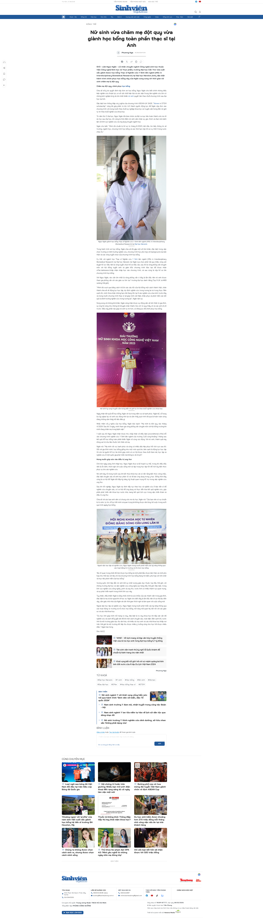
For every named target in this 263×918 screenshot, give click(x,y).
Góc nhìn (104, 17)
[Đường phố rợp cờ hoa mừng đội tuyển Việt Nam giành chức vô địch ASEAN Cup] (150, 772)
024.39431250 (69, 897)
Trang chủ (63, 17)
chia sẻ (122, 62)
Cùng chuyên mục (73, 759)
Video (157, 17)
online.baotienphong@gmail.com (131, 895)
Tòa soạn (66, 890)
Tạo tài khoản (114, 732)
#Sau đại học (102, 684)
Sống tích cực (167, 17)
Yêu (112, 17)
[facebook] (196, 1)
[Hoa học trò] (198, 880)
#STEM (142, 684)
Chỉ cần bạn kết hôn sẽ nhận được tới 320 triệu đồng (148, 851)
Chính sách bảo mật (185, 890)
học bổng (126, 86)
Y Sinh (135, 259)
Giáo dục (94, 17)
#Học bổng (129, 680)
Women (156, 103)
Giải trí (119, 17)
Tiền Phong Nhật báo (138, 2)
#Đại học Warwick (104, 680)
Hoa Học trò (153, 2)
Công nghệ (147, 17)
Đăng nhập (101, 732)
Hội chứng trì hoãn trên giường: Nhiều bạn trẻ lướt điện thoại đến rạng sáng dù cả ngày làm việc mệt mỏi (114, 788)
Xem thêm (199, 17)
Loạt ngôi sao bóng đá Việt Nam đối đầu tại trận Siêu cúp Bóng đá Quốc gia (77, 787)
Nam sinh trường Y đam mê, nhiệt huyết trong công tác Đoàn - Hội (133, 706)
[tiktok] (158, 895)
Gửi (159, 743)
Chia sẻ (4, 68)
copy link (131, 62)
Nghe (4, 62)
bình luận (141, 62)
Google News (175, 24)
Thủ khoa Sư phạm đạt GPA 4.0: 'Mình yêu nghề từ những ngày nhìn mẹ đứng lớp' (113, 852)
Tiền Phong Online (120, 2)
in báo (136, 62)
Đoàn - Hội (73, 17)
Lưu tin (4, 74)
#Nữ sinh (141, 680)
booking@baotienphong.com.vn (103, 895)
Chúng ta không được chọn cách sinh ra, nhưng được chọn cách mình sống (78, 852)
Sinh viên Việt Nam (74, 879)
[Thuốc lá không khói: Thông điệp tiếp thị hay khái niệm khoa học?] (114, 805)
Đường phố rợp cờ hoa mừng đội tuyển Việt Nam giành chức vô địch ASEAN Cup (150, 787)
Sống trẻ (84, 17)
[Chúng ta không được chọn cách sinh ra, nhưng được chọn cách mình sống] (78, 838)
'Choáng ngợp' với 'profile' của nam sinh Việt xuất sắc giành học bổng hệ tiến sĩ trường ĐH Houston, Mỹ (77, 821)
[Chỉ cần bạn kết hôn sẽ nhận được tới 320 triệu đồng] (150, 838)
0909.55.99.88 (98, 893)
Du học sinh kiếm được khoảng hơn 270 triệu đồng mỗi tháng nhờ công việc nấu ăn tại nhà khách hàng (149, 821)
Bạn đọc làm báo (74, 912)
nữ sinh (131, 96)
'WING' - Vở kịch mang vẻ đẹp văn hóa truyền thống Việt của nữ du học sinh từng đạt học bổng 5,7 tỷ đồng (138, 639)
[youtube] (200, 1)
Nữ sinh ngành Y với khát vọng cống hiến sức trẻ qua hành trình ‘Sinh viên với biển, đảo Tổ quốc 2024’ (122, 698)
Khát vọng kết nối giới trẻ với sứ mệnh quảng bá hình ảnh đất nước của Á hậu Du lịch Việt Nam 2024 (138, 662)
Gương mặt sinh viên (133, 17)
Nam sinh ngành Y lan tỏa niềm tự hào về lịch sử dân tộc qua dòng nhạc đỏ (133, 713)
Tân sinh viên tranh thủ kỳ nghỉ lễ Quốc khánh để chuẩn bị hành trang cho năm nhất (136, 651)
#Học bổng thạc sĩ (128, 684)
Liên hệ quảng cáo (98, 890)
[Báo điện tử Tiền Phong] (186, 880)
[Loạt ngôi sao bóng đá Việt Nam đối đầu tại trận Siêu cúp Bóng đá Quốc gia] (78, 772)
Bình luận (4, 79)
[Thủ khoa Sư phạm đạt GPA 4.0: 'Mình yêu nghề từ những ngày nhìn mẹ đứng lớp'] (114, 838)
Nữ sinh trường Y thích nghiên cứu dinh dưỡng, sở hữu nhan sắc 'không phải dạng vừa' (133, 721)
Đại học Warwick (141, 244)
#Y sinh (119, 680)
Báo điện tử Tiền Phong (131, 9)
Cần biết (190, 17)
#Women (151, 680)
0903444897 (125, 893)
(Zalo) (106, 893)
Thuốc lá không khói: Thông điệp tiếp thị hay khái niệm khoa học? (114, 818)
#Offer (114, 684)
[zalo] (163, 895)
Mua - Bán (179, 17)
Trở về (4, 85)
